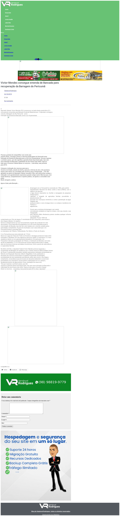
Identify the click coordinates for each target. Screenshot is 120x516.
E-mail (4, 420)
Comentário (5, 413)
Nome (4, 416)
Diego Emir (8, 12)
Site (3, 423)
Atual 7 (7, 16)
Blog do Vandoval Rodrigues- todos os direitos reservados (50, 511)
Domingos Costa (9, 29)
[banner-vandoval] (36, 390)
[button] (38, 32)
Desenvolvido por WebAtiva (50, 514)
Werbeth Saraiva (9, 26)
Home (6, 9)
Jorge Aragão (9, 19)
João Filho (8, 22)
